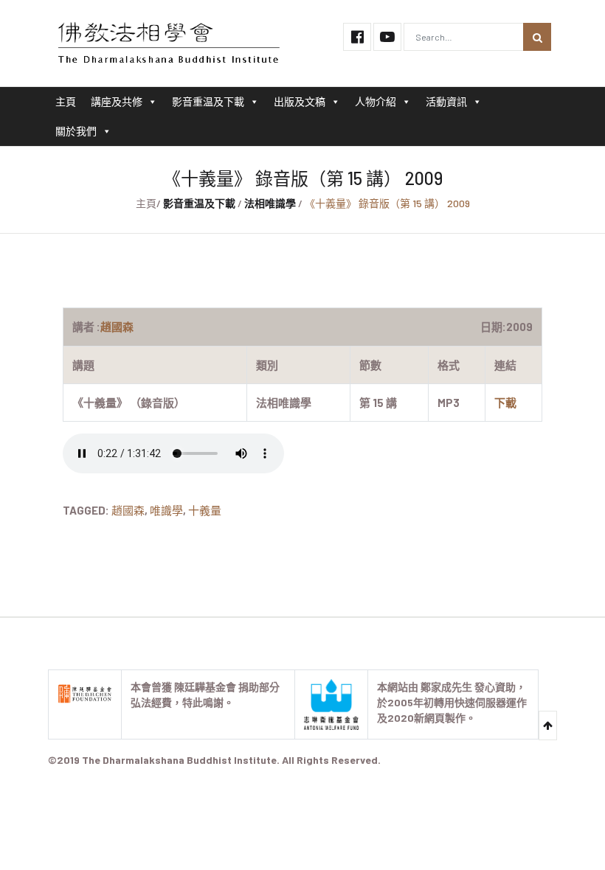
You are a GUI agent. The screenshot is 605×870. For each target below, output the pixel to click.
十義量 (204, 510)
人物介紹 (375, 101)
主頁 (65, 101)
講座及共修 (116, 101)
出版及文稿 (299, 101)
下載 (505, 402)
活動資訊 (446, 101)
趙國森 (128, 510)
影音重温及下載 (208, 101)
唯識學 (166, 510)
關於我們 (76, 131)
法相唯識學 (270, 203)
